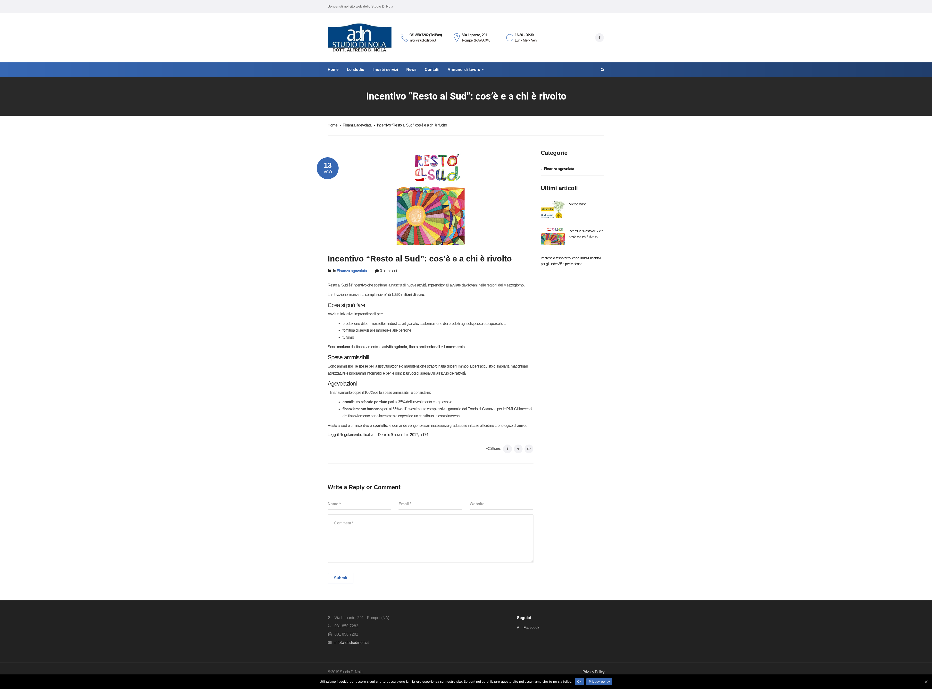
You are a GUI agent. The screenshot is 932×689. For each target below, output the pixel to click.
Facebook (531, 627)
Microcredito (577, 204)
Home (332, 125)
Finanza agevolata (357, 125)
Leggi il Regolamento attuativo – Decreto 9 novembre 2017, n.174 (378, 435)
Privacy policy (599, 681)
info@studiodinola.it (351, 642)
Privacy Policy (593, 672)
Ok (579, 681)
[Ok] (926, 681)
